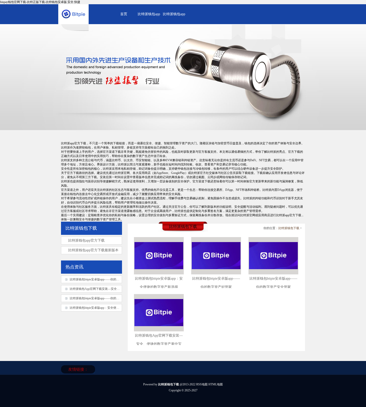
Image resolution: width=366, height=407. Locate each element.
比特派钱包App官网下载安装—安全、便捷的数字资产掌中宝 (110, 289)
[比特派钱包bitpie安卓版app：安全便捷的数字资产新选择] (158, 272)
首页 (123, 14)
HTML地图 (215, 384)
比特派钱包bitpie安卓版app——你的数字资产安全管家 (105, 279)
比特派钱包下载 (288, 228)
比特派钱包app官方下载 (86, 240)
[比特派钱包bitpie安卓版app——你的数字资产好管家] (216, 272)
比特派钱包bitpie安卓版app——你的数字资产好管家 (103, 298)
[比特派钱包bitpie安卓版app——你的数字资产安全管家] (273, 272)
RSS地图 (202, 384)
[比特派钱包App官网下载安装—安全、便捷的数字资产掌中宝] (158, 329)
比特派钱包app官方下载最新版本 (93, 250)
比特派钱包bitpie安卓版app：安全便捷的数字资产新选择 (106, 307)
